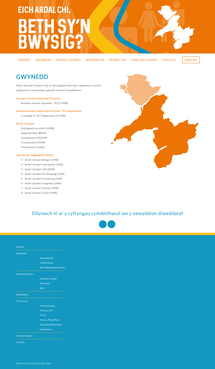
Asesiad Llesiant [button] (68, 60)
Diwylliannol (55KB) (33, 147)
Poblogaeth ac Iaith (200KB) (38, 128)
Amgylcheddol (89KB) (33, 133)
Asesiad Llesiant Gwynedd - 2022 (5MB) (44, 103)
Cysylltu (168, 60)
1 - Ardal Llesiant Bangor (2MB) (40, 159)
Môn (42, 288)
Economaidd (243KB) (33, 142)
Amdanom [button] (43, 60)
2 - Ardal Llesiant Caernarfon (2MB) (42, 164)
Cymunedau (46, 329)
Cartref (24, 60)
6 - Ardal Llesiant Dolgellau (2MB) (41, 183)
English (191, 60)
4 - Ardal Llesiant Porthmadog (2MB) (43, 173)
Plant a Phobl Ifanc (50, 320)
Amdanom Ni (46, 258)
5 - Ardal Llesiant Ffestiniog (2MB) (41, 178)
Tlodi (43, 315)
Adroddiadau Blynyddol (52, 267)
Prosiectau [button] (117, 60)
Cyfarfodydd (46, 263)
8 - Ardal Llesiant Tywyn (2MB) (39, 192)
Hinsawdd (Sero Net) (51, 324)
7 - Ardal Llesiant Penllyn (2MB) (40, 188)
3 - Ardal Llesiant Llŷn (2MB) (38, 169)
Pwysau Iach (46, 310)
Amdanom (21, 253)
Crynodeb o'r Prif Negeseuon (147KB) (43, 115)
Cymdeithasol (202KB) (34, 137)
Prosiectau (22, 301)
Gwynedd (45, 283)
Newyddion (95, 60)
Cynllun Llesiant (144, 60)
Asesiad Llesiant (24, 274)
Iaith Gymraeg (47, 305)
